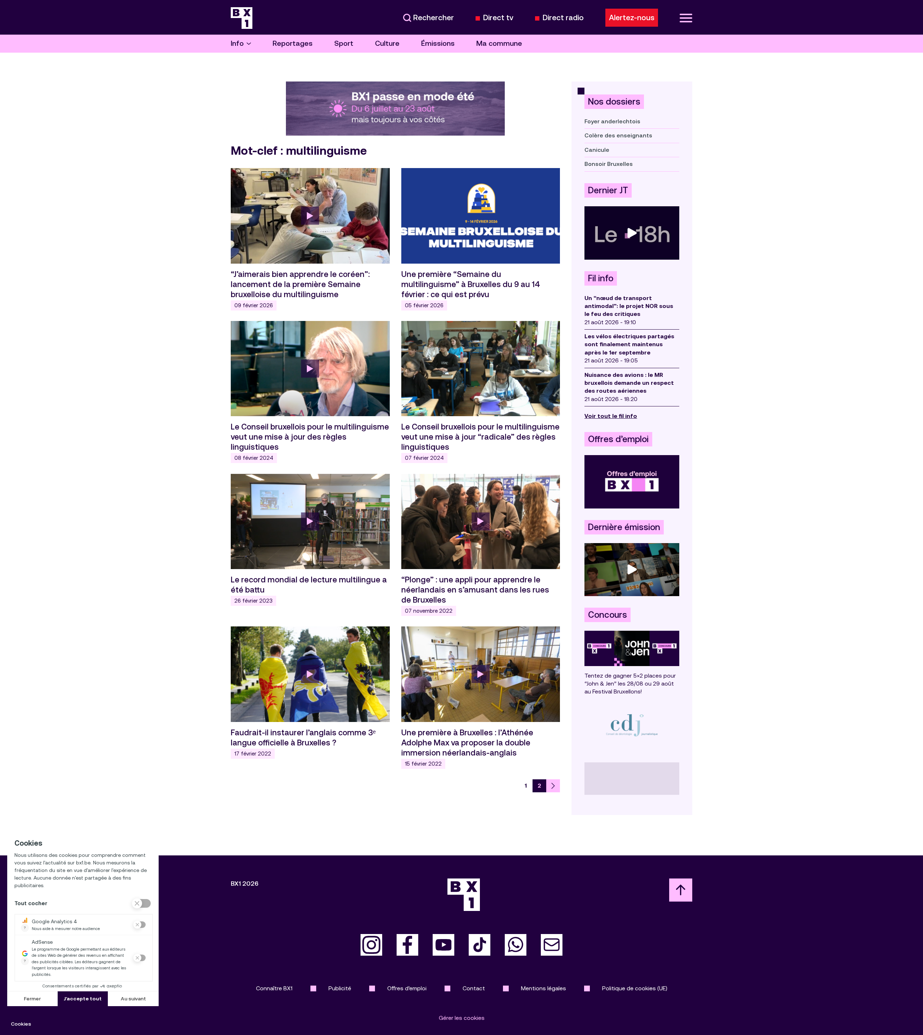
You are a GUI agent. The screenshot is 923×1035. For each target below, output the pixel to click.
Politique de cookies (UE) (634, 988)
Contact (474, 988)
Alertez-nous (631, 17)
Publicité (339, 988)
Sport (343, 43)
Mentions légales (543, 988)
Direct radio (563, 18)
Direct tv (498, 18)
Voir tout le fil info (610, 416)
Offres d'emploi (407, 988)
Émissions (438, 43)
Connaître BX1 (274, 988)
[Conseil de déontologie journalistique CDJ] (632, 725)
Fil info (600, 278)
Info (237, 43)
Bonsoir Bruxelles (608, 164)
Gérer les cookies (462, 1018)
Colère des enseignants (618, 135)
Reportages (293, 43)
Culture (387, 43)
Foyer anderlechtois (612, 121)
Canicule (596, 150)
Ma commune (499, 43)
